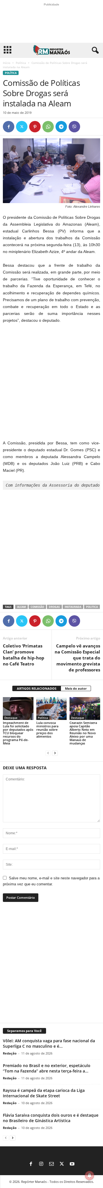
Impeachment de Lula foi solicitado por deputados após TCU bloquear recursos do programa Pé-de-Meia (18, 733)
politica (92, 607)
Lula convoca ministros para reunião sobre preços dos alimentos (47, 729)
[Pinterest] (35, 126)
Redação (10, 1053)
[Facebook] (8, 126)
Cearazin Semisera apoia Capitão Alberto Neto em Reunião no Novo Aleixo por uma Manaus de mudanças (83, 733)
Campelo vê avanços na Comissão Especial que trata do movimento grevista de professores (77, 658)
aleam (21, 607)
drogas (54, 607)
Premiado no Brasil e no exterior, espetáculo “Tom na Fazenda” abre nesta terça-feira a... (46, 1068)
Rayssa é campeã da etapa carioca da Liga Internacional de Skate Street (44, 1093)
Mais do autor (76, 688)
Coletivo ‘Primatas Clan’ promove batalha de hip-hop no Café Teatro (23, 655)
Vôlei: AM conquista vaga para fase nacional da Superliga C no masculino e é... (49, 1043)
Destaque (10, 718)
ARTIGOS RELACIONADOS (36, 688)
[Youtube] (72, 1164)
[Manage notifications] (89, 1175)
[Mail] (51, 1164)
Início (6, 63)
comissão (37, 607)
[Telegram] (61, 126)
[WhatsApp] (48, 126)
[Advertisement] (51, 382)
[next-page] (55, 753)
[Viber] (74, 126)
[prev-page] (48, 753)
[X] (21, 126)
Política (21, 63)
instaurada (73, 607)
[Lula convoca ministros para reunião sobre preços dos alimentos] (51, 708)
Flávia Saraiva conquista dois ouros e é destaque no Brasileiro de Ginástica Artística (50, 1117)
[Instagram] (41, 1164)
